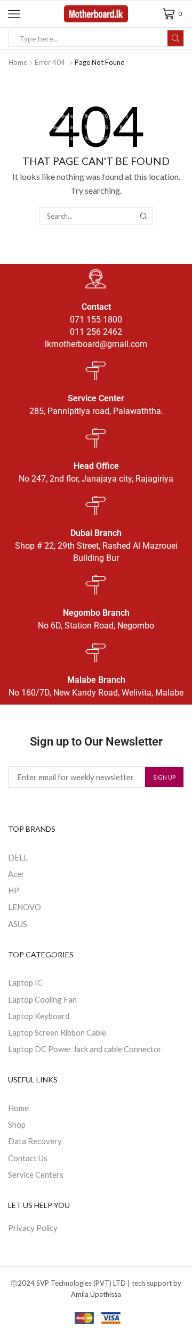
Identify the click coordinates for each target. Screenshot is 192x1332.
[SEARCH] (143, 216)
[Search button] (175, 38)
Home (18, 62)
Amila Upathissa (96, 1294)
